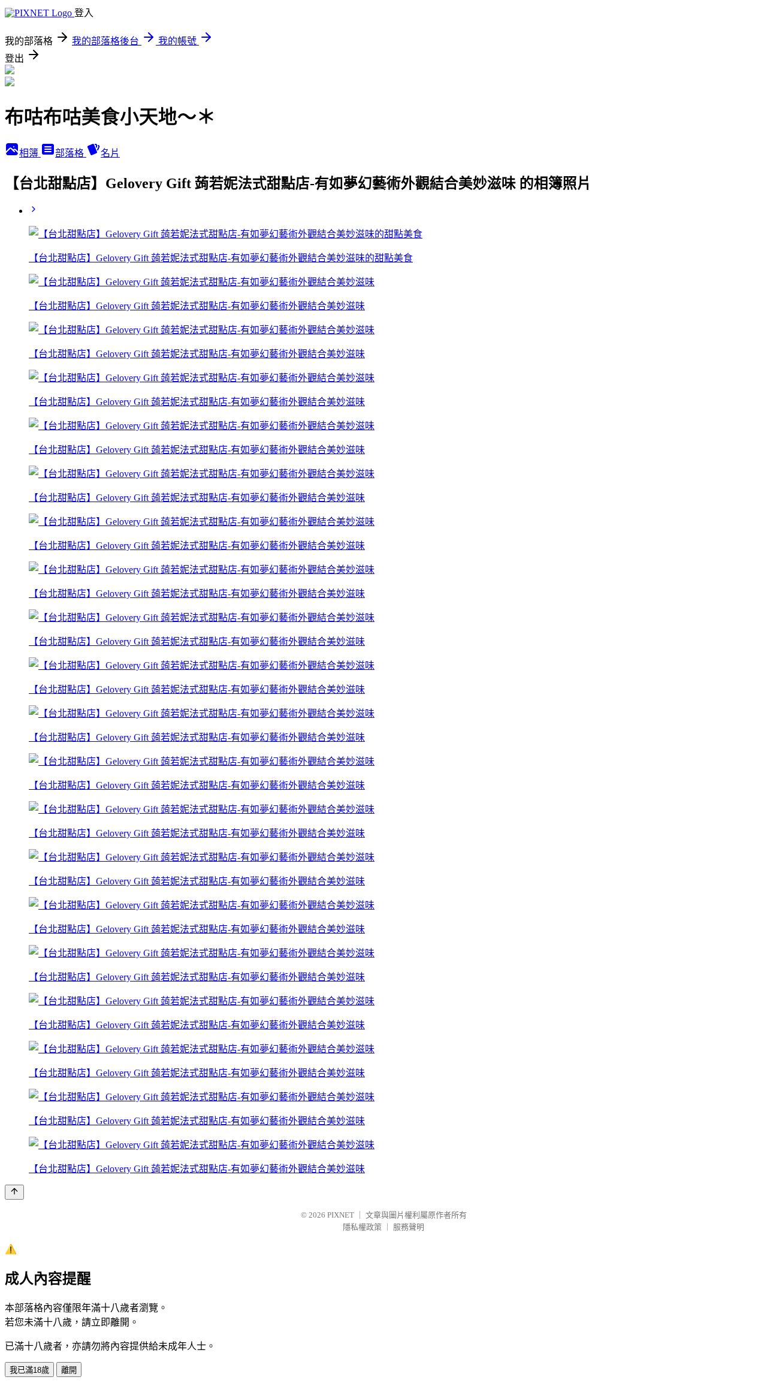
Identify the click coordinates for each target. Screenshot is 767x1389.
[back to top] (14, 1192)
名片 (110, 153)
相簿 (30, 153)
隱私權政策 (362, 1226)
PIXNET (340, 1214)
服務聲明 (408, 1226)
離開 (69, 1370)
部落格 (70, 153)
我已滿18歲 (29, 1370)
